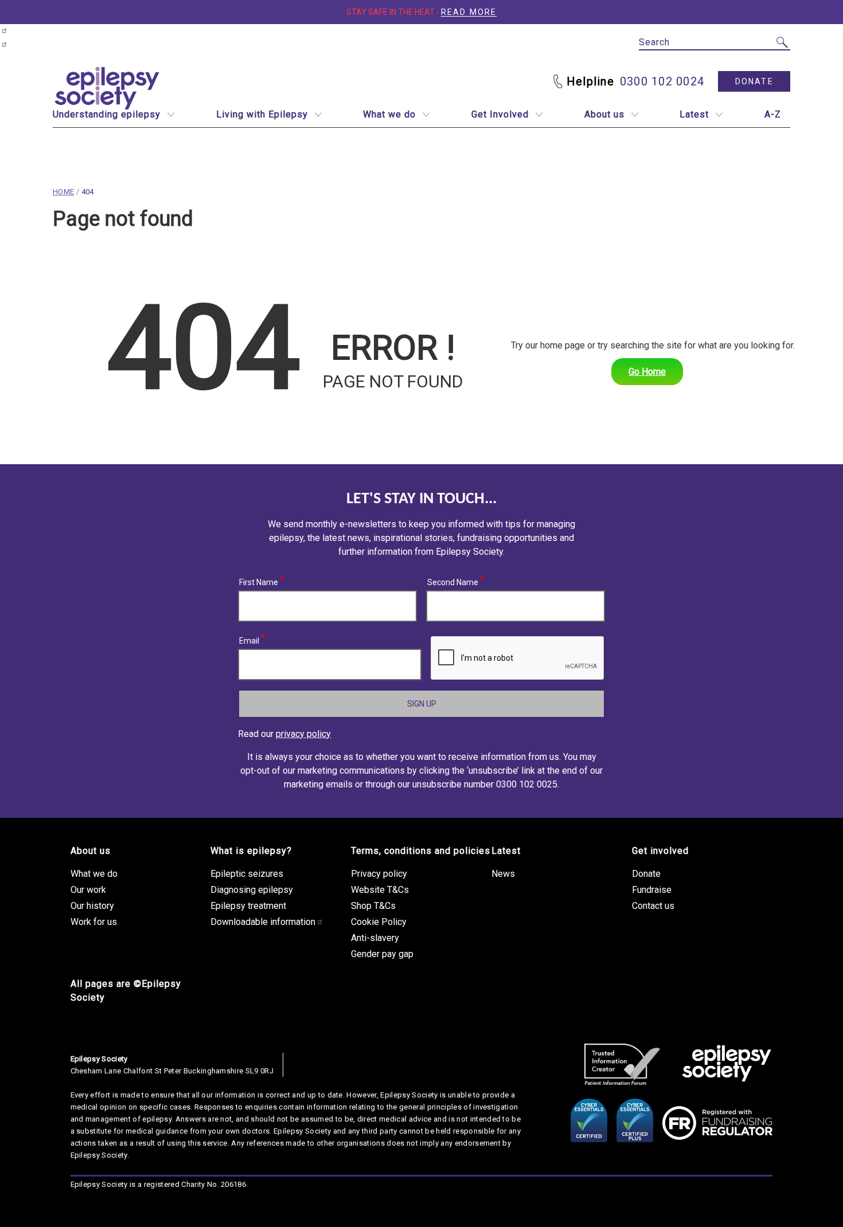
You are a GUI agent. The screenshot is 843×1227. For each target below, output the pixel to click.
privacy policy (303, 733)
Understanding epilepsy (107, 114)
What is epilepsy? (251, 850)
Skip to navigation (15, 38)
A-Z (772, 114)
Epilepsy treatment (248, 905)
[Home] (726, 1064)
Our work (88, 889)
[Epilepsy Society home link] (108, 88)
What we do (389, 114)
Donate (754, 81)
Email (249, 639)
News (503, 873)
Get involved (660, 850)
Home (63, 191)
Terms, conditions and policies (420, 850)
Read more (469, 12)
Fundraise (652, 889)
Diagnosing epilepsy (251, 889)
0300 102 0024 (662, 81)
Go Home (647, 371)
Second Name (453, 580)
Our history (92, 905)
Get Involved (500, 114)
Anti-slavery (375, 937)
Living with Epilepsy (262, 114)
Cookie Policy (379, 921)
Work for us (94, 921)
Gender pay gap (382, 953)
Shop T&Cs (373, 905)
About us (604, 114)
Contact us (653, 905)
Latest (694, 114)
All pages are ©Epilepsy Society (126, 990)
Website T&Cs (380, 889)
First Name (259, 580)
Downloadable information (262, 921)
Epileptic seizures (246, 873)
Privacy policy (379, 873)
